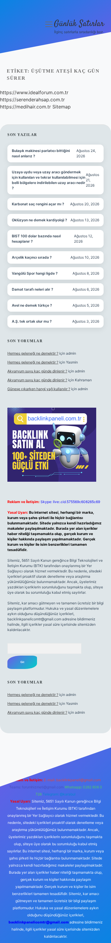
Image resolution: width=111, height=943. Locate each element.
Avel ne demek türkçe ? (32, 305)
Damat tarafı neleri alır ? (32, 289)
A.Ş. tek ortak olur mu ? (32, 321)
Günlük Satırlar (79, 24)
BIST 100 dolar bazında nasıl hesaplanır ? (36, 239)
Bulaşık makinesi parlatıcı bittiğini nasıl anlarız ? (41, 153)
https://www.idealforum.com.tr (34, 92)
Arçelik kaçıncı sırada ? (32, 257)
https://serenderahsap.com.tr (32, 100)
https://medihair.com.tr (25, 107)
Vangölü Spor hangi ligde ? (35, 273)
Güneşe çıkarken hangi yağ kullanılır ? (38, 389)
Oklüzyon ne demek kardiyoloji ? (39, 220)
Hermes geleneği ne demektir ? (32, 353)
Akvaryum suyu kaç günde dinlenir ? (37, 371)
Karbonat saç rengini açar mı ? (38, 204)
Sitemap (61, 107)
